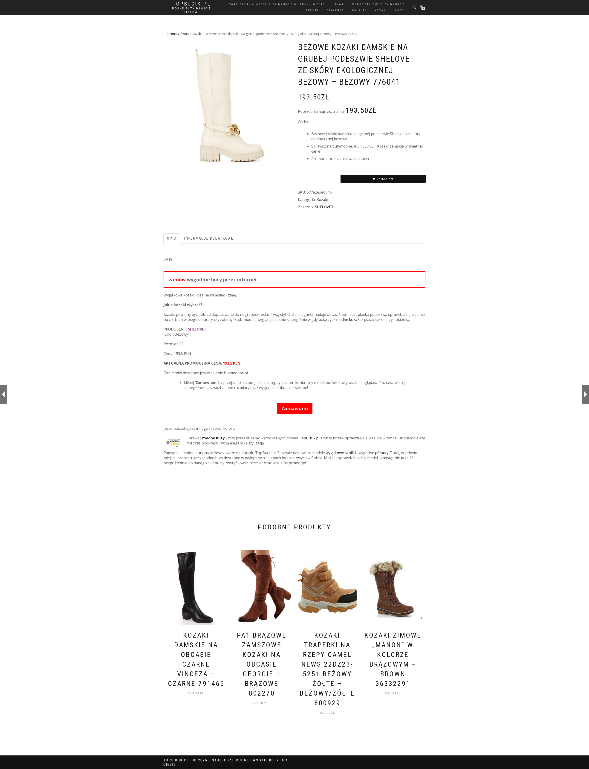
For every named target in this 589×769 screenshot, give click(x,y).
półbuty (359, 10)
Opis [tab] (171, 238)
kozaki (381, 10)
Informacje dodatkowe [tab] (208, 238)
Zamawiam (385, 178)
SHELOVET (324, 206)
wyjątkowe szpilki (341, 452)
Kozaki (197, 34)
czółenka (335, 10)
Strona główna (178, 34)
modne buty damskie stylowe (191, 10)
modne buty (213, 438)
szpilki (312, 10)
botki (400, 10)
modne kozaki (348, 319)
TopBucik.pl (192, 4)
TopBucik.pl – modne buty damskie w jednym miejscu (278, 4)
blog (339, 4)
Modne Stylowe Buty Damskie (378, 4)
